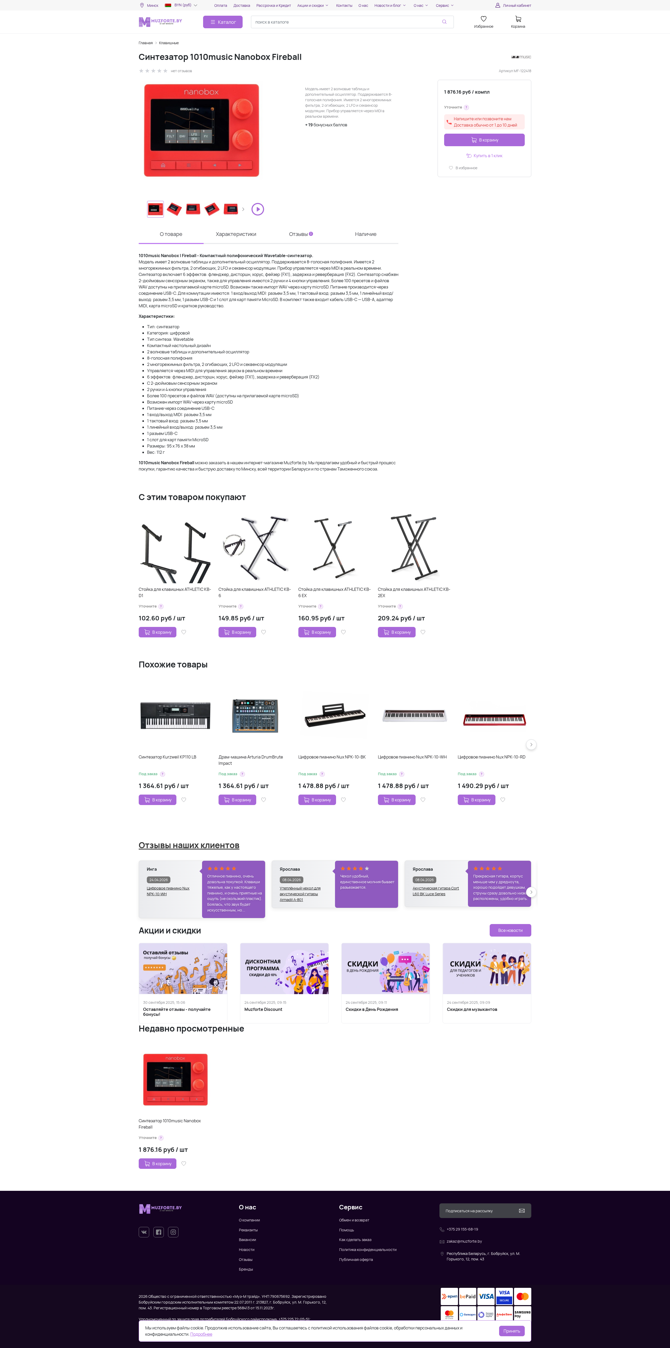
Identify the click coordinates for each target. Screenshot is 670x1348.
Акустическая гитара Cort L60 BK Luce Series (436, 891)
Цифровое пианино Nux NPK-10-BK (332, 757)
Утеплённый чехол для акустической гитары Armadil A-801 (300, 891)
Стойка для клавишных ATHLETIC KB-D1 (175, 592)
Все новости (510, 930)
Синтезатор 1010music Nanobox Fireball (170, 1124)
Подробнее (201, 1334)
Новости (246, 1249)
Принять (512, 1331)
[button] (243, 209)
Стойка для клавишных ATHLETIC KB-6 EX (334, 592)
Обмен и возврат (354, 1219)
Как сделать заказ (355, 1239)
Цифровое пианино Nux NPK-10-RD (492, 757)
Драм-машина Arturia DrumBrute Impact (251, 760)
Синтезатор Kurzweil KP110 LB (167, 757)
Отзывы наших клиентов (189, 845)
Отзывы (246, 1259)
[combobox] (352, 22)
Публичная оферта (356, 1259)
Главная (146, 42)
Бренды (246, 1269)
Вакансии (247, 1239)
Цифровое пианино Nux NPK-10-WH (412, 757)
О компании (249, 1219)
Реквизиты (248, 1229)
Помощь (346, 1229)
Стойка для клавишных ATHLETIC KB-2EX (414, 592)
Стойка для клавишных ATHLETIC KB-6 (255, 592)
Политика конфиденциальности (368, 1249)
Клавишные (169, 42)
